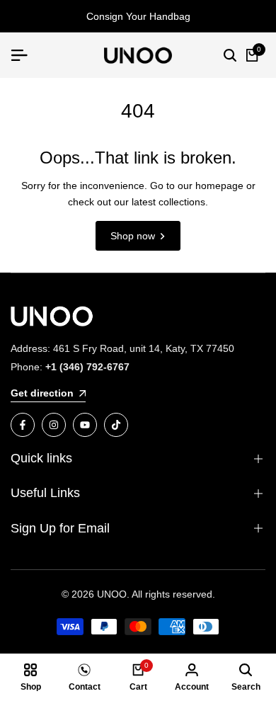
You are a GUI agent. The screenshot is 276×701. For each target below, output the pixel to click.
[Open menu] (25, 55)
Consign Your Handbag (138, 16)
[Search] (230, 55)
